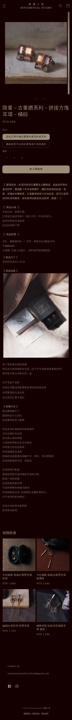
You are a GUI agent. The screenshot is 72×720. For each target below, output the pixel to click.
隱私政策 (36, 713)
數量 (5, 151)
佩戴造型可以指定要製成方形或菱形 (26, 144)
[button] (4, 6)
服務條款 (27, 713)
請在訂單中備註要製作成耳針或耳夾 (26, 137)
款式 (5, 130)
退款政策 (45, 713)
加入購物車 (36, 169)
